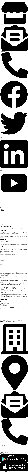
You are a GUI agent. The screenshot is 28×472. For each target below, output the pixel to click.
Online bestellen (3, 209)
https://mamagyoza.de (4, 304)
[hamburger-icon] (0, 207)
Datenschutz (1, 449)
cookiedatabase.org (12, 307)
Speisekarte (2, 210)
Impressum (1, 448)
